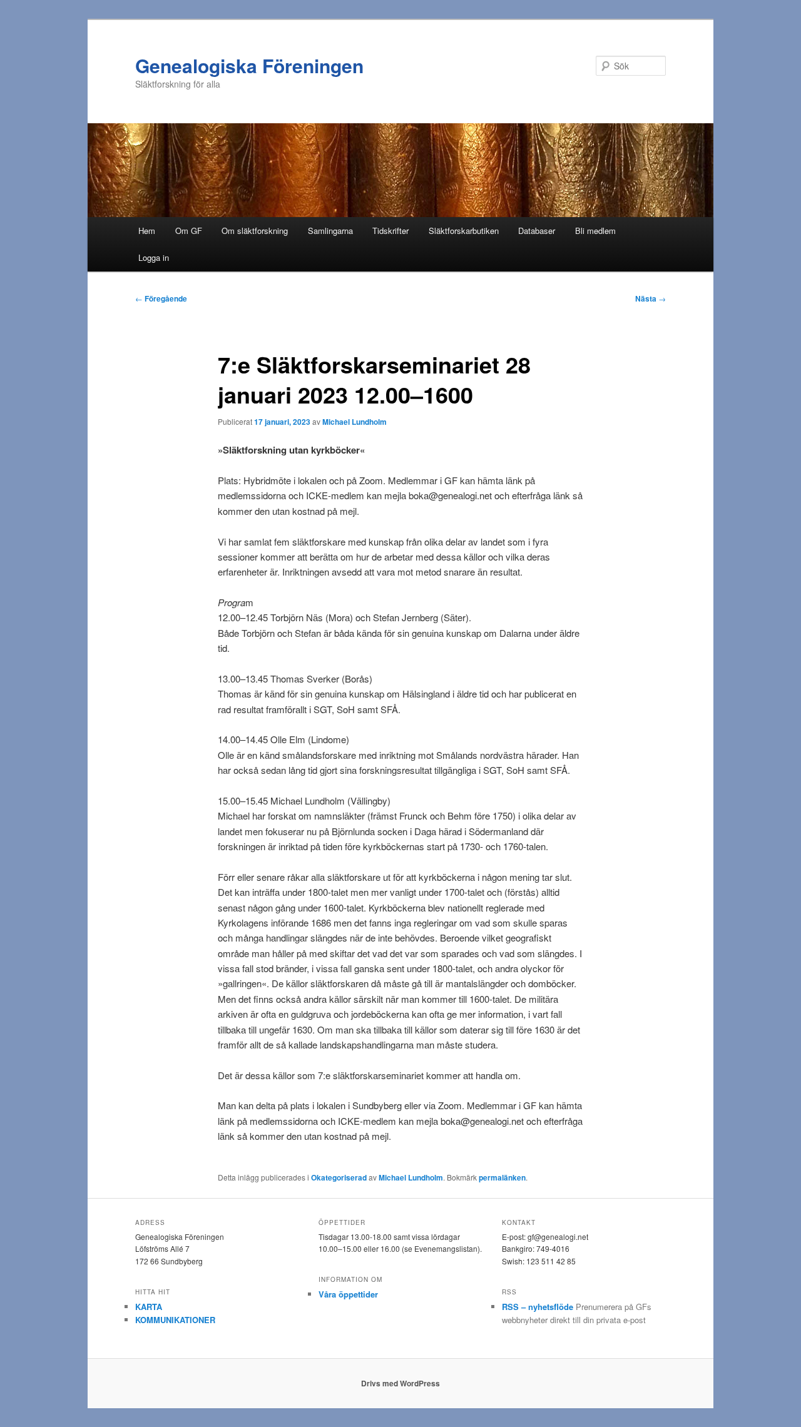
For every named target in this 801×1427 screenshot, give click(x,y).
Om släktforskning (255, 230)
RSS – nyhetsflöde (537, 1307)
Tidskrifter (390, 230)
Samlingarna (330, 230)
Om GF (188, 230)
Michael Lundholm (354, 421)
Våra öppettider (348, 1294)
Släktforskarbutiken (464, 230)
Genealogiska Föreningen (249, 65)
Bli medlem (595, 230)
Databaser (536, 230)
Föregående (161, 298)
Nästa (650, 298)
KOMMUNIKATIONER (175, 1320)
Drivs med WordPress (400, 1383)
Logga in (153, 257)
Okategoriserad (339, 1177)
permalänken (502, 1177)
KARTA (148, 1307)
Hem (146, 230)
